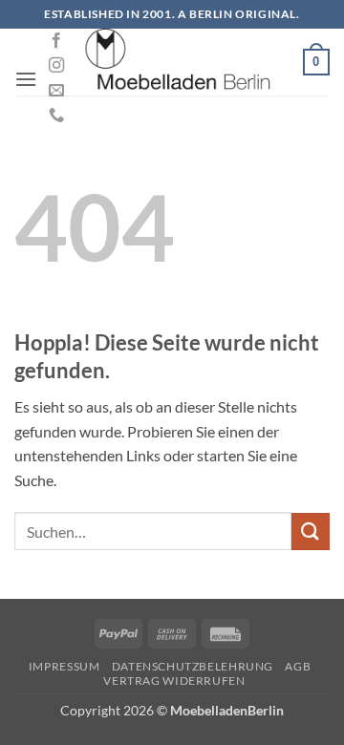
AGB (298, 666)
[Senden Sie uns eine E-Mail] (56, 90)
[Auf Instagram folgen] (56, 65)
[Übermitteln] (310, 531)
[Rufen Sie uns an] (56, 115)
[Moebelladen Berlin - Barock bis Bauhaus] (178, 62)
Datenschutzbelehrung (192, 666)
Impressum (64, 666)
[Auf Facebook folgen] (56, 41)
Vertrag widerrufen (174, 680)
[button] (25, 78)
